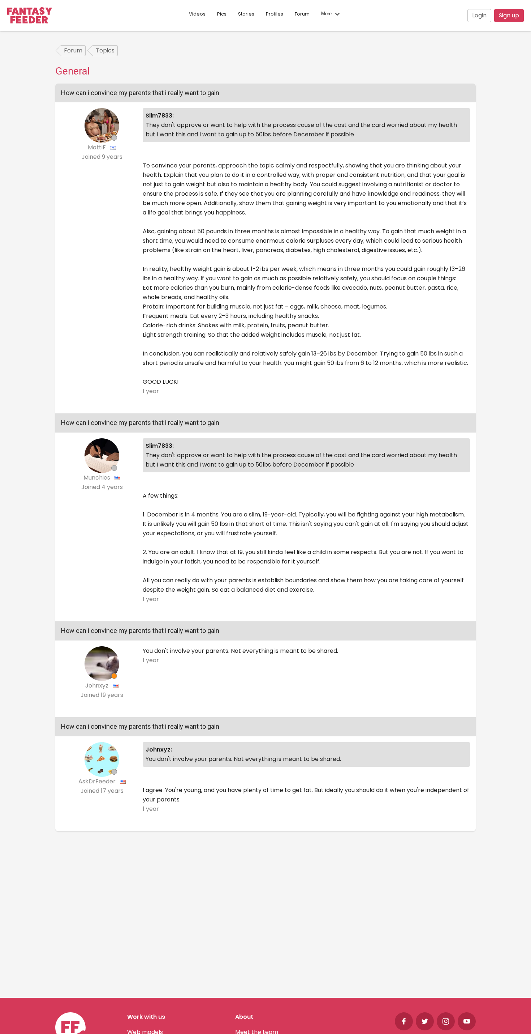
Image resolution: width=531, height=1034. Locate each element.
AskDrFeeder (97, 781)
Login (479, 15)
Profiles (274, 13)
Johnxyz (97, 685)
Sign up (509, 15)
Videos (197, 13)
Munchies (97, 477)
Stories (246, 13)
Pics (221, 13)
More (327, 14)
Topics (105, 50)
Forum (302, 13)
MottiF (97, 147)
